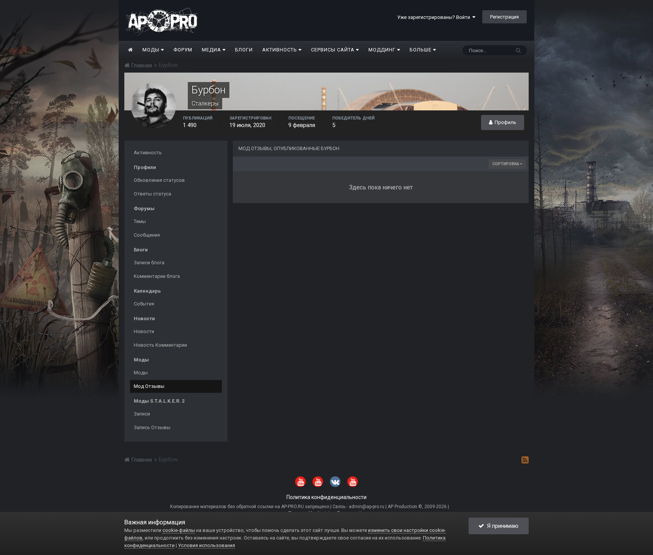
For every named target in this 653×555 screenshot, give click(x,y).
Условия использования (206, 545)
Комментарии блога (157, 276)
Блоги (244, 50)
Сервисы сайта (333, 50)
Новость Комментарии (160, 345)
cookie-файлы (178, 530)
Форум (182, 50)
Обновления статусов (159, 180)
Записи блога (149, 262)
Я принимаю (501, 525)
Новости (144, 331)
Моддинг (382, 50)
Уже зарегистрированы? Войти (434, 17)
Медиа (212, 50)
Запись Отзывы (152, 427)
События (144, 304)
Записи (142, 414)
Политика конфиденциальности (326, 497)
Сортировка (506, 164)
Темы (140, 221)
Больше (421, 50)
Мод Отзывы (149, 386)
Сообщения (147, 235)
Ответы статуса (152, 194)
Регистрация (504, 17)
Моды (151, 50)
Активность (280, 50)
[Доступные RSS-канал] (525, 460)
